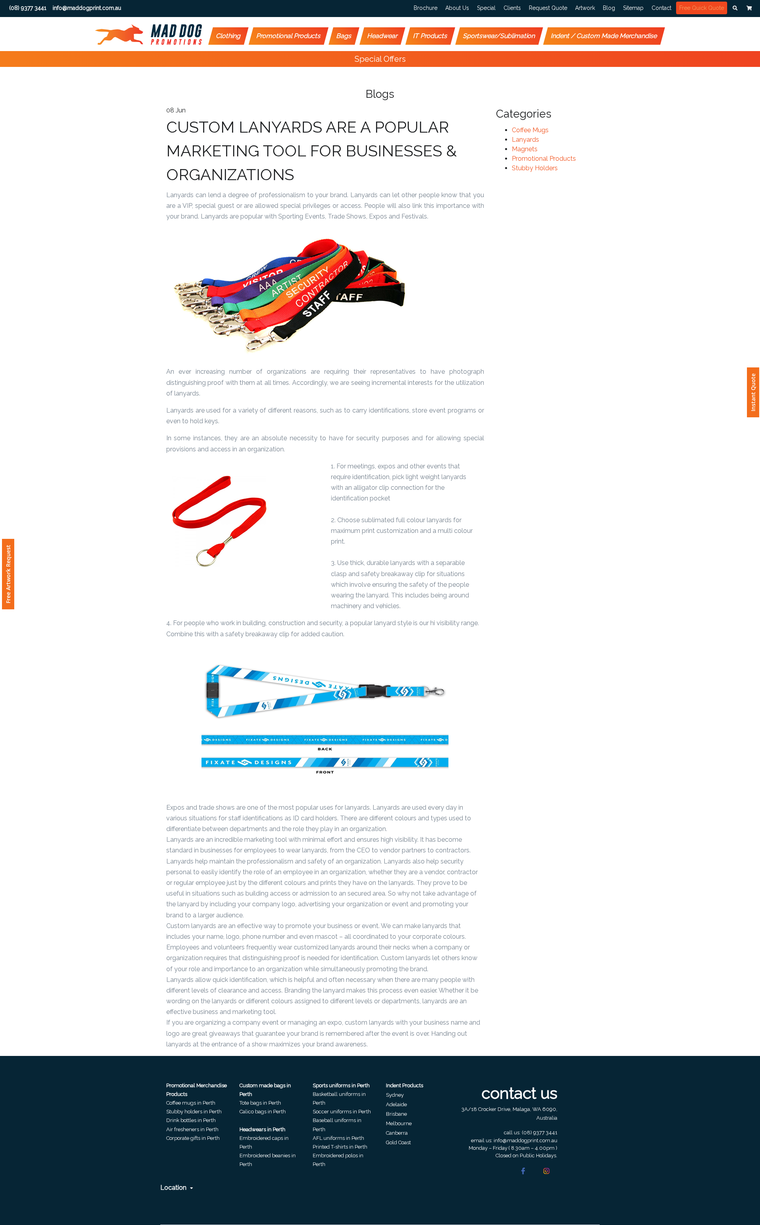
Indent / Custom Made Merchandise (604, 36)
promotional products (544, 158)
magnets (525, 149)
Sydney (395, 1095)
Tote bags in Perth (260, 1103)
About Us (457, 8)
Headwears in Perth (262, 1129)
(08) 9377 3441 (539, 1133)
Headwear (383, 36)
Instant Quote (753, 392)
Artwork (585, 8)
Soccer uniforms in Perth (342, 1112)
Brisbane (396, 1114)
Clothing (228, 36)
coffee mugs (530, 130)
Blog (609, 8)
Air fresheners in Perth (192, 1129)
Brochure (425, 8)
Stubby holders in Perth (194, 1112)
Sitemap (633, 8)
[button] (735, 8)
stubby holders (535, 168)
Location (174, 1187)
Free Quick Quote (701, 8)
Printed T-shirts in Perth (340, 1147)
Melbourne (399, 1123)
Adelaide (396, 1104)
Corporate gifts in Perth (193, 1138)
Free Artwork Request (8, 574)
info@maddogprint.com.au (525, 1140)
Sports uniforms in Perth (341, 1085)
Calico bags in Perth (262, 1112)
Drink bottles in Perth (191, 1120)
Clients (512, 8)
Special (486, 8)
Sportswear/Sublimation (499, 36)
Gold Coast (398, 1142)
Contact (661, 8)
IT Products (430, 36)
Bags (344, 36)
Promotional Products (289, 36)
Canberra (397, 1133)
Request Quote (548, 8)
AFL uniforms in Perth (338, 1138)
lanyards (525, 139)
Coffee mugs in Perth (190, 1103)
